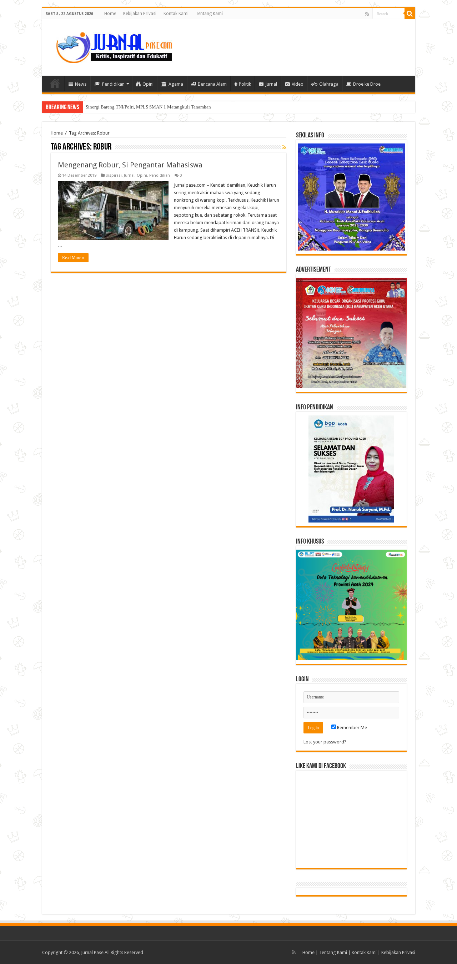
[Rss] (367, 14)
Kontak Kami (176, 13)
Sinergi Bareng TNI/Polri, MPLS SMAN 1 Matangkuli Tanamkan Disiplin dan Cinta (167, 107)
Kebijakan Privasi (139, 13)
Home (110, 13)
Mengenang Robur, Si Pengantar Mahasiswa (130, 165)
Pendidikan (113, 84)
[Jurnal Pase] (109, 46)
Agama (176, 84)
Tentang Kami (209, 13)
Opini (148, 84)
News (80, 84)
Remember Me (351, 727)
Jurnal (271, 84)
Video (297, 84)
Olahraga (328, 84)
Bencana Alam (212, 84)
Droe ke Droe (367, 84)
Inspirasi (114, 175)
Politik (245, 84)
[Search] (410, 13)
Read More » (73, 257)
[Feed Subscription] (284, 147)
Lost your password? (324, 742)
